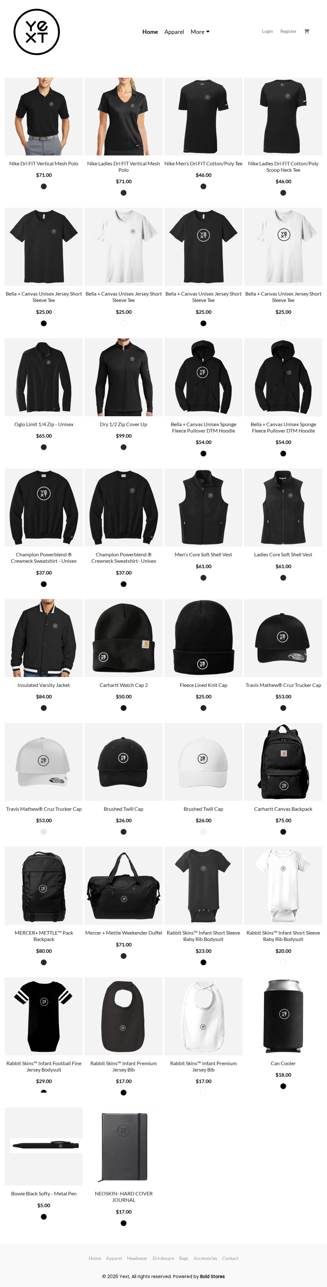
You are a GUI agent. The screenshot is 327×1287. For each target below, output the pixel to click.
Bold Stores (212, 1276)
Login (267, 31)
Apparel (114, 1258)
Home (95, 1258)
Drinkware (163, 1258)
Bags (183, 1258)
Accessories (205, 1258)
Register (288, 31)
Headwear (137, 1258)
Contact (230, 1258)
